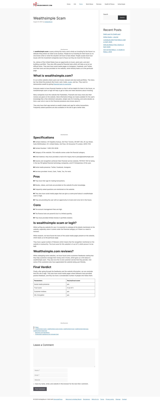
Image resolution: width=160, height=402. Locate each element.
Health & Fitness (109, 4)
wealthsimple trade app (81, 329)
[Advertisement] (64, 37)
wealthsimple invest (68, 329)
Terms (102, 399)
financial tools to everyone (62, 84)
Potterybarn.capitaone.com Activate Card (46, 334)
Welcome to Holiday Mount (73, 399)
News (81, 4)
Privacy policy (110, 399)
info (75, 4)
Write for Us (95, 399)
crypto (70, 82)
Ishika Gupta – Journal (110, 37)
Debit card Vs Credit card (111, 34)
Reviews (98, 4)
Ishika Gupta (121, 4)
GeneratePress (58, 399)
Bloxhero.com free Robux (42, 332)
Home (68, 4)
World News (89, 4)
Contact (124, 399)
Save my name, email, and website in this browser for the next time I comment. (61, 384)
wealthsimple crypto (41, 329)
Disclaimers (86, 399)
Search (105, 14)
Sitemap (118, 399)
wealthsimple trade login (40, 330)
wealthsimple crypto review (55, 329)
